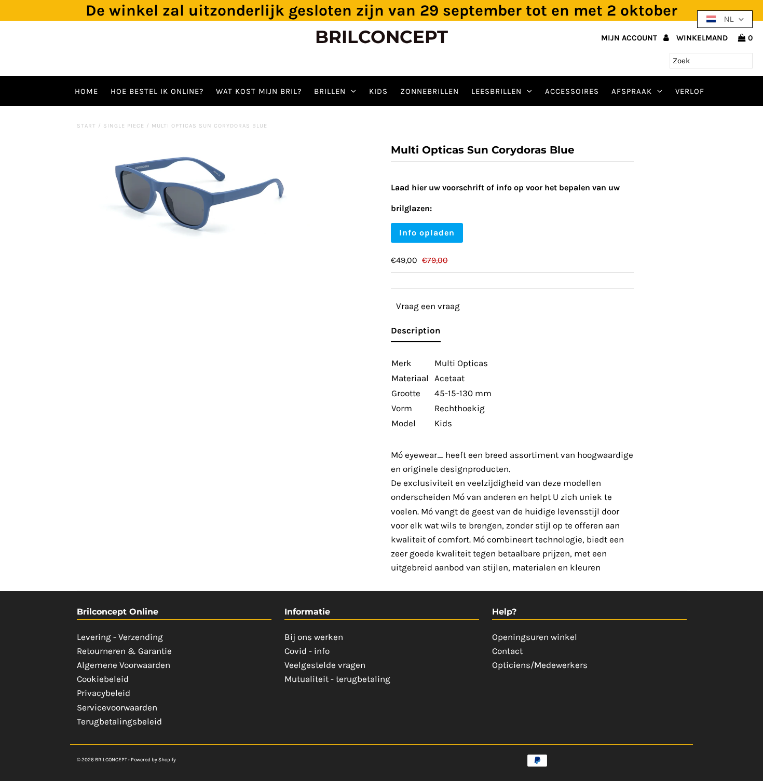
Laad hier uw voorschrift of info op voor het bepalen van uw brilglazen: (505, 198)
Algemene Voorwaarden (123, 665)
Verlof (689, 91)
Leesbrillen (496, 91)
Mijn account (630, 38)
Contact (507, 651)
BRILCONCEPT (381, 37)
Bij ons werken (313, 637)
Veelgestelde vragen (324, 665)
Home (86, 91)
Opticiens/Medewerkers (540, 665)
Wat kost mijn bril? (259, 91)
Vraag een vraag (428, 306)
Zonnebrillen (429, 91)
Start (86, 125)
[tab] (416, 333)
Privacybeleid (103, 693)
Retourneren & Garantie (124, 651)
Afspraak (631, 91)
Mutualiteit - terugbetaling (337, 679)
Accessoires (572, 91)
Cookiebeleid (103, 679)
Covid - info (307, 651)
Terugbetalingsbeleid (119, 721)
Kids (378, 91)
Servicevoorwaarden (117, 707)
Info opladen (427, 233)
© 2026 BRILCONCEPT (102, 760)
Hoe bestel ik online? (157, 91)
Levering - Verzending (120, 637)
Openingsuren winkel (534, 637)
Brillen (330, 91)
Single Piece (123, 125)
